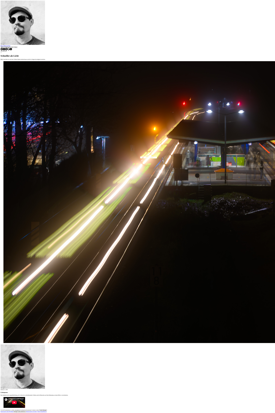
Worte (15, 47)
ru (5, 51)
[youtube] (6, 49)
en (1, 51)
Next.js (45, 411)
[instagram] (4, 49)
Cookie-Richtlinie (10, 411)
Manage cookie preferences (20, 411)
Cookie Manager (43, 410)
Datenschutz (29, 411)
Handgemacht (7, 47)
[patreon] (8, 49)
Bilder (2, 47)
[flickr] (2, 49)
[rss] (11, 49)
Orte (12, 47)
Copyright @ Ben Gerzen (37, 411)
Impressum (3, 411)
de (3, 51)
